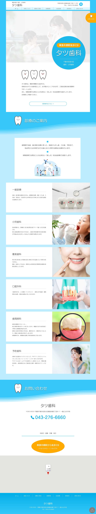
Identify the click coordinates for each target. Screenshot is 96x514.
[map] (81, 4)
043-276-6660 (50, 509)
